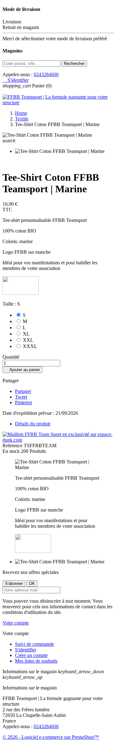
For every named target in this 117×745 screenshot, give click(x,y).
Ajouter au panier (22, 369)
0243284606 (46, 74)
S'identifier (25, 649)
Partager (23, 391)
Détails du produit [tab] (32, 423)
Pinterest (23, 402)
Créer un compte (31, 655)
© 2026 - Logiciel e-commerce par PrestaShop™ (50, 737)
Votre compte (15, 622)
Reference (13, 445)
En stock (11, 451)
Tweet (21, 396)
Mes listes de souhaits (36, 661)
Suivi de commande (34, 644)
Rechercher (74, 63)
